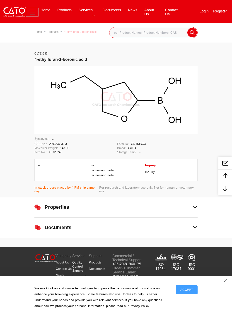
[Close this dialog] (225, 280)
